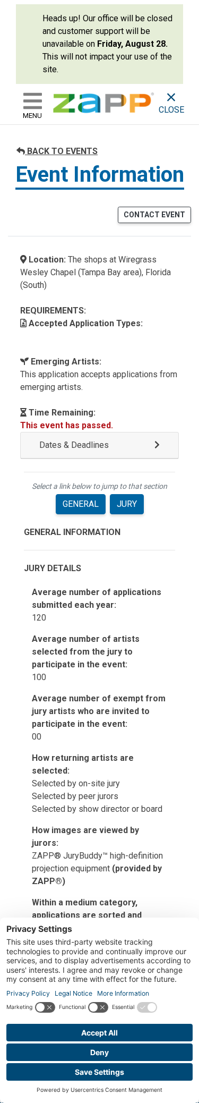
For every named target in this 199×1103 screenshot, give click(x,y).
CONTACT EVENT (154, 214)
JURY (127, 504)
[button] (99, 445)
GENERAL (81, 504)
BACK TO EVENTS (61, 151)
